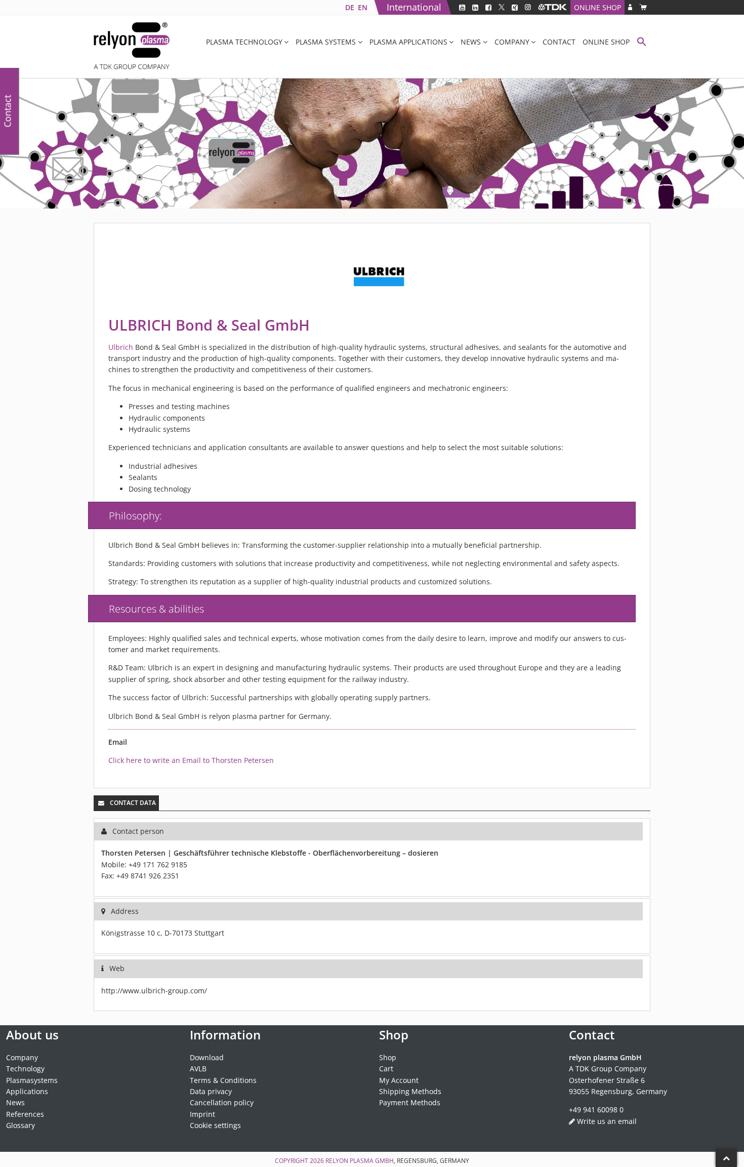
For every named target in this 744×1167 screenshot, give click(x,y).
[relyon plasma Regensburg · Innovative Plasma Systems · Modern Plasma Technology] (132, 46)
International (414, 7)
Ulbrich (120, 347)
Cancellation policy (222, 1102)
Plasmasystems (32, 1080)
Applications (27, 1091)
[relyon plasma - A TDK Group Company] (552, 7)
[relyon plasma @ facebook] (488, 7)
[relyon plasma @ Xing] (514, 7)
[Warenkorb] (643, 7)
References (25, 1114)
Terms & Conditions (223, 1080)
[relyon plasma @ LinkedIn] (475, 7)
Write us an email (607, 1121)
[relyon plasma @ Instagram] (527, 7)
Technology (25, 1068)
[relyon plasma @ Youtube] (462, 7)
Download (207, 1057)
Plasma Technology (244, 42)
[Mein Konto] (630, 7)
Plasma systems (326, 42)
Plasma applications (408, 42)
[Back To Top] (726, 1158)
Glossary (20, 1125)
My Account (399, 1080)
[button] (641, 43)
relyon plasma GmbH (359, 1160)
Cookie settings (215, 1125)
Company (511, 42)
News (471, 42)
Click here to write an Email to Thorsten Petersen (191, 760)
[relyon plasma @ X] (501, 7)
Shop (387, 1057)
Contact (559, 42)
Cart (386, 1068)
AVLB (198, 1068)
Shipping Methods (410, 1091)
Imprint (202, 1114)
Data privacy (211, 1091)
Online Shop (597, 7)
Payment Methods (409, 1102)
